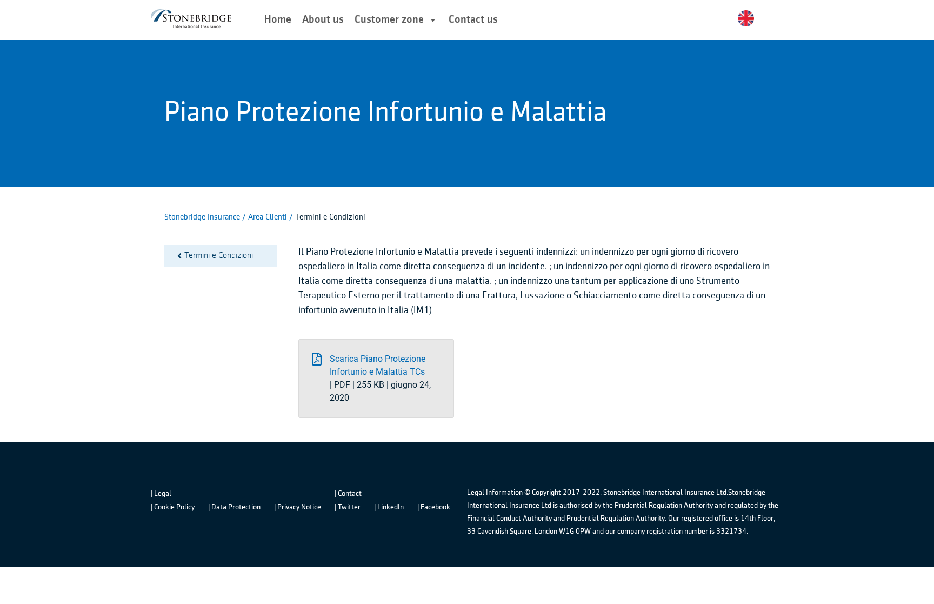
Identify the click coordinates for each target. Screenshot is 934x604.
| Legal (161, 493)
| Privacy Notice (297, 507)
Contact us (473, 19)
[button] (376, 378)
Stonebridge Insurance (202, 217)
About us (323, 19)
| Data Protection (234, 507)
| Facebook (433, 507)
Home (277, 19)
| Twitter (348, 507)
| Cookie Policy (173, 507)
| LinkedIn (389, 507)
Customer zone (389, 19)
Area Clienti (268, 217)
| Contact (348, 493)
